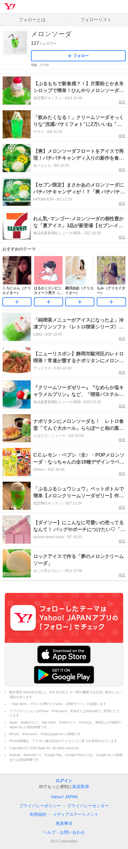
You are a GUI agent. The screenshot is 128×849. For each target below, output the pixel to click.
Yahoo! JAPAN (64, 796)
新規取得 (80, 786)
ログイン (64, 780)
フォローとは (32, 19)
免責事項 (64, 823)
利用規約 (38, 814)
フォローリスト (96, 19)
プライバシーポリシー (40, 805)
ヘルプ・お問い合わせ (64, 832)
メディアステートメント (76, 814)
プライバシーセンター (88, 805)
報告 (122, 102)
